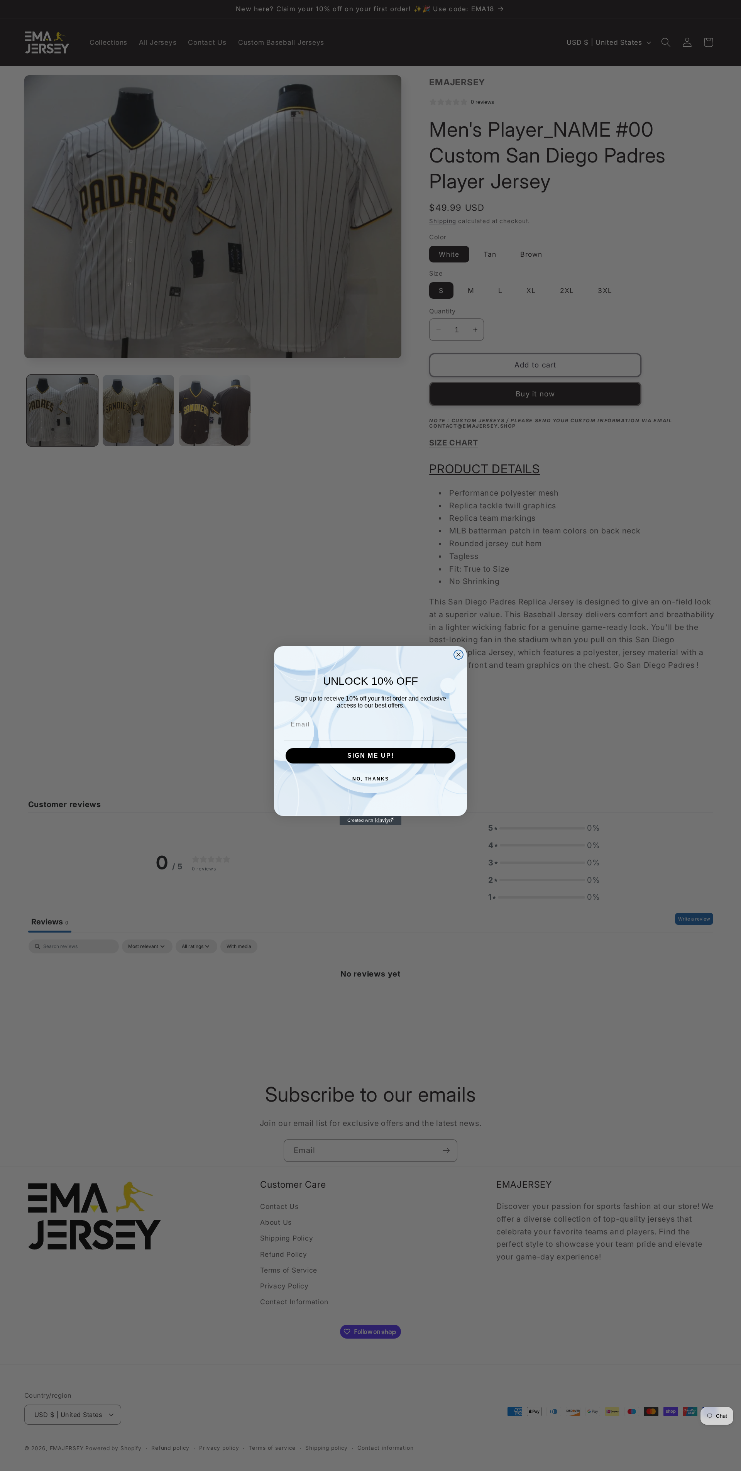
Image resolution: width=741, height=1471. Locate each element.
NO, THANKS (370, 779)
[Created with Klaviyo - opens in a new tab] (370, 820)
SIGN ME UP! (370, 755)
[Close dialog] (458, 654)
